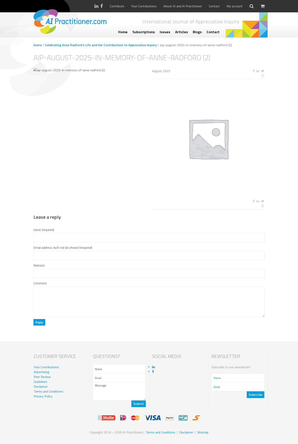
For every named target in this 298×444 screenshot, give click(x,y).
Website (39, 265)
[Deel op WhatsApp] (248, 75)
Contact (214, 6)
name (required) (43, 229)
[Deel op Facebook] (253, 71)
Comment (40, 283)
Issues (165, 32)
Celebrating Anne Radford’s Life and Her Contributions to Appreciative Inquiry (101, 45)
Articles (181, 32)
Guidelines (40, 381)
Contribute (117, 6)
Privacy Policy (43, 396)
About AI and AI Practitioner (182, 6)
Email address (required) (62, 247)
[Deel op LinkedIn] (258, 71)
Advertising (41, 371)
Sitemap (202, 432)
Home (123, 32)
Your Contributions (144, 6)
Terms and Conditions (48, 391)
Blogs (197, 32)
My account (235, 6)
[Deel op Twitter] (262, 71)
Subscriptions (143, 32)
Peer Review (42, 376)
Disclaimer (41, 386)
